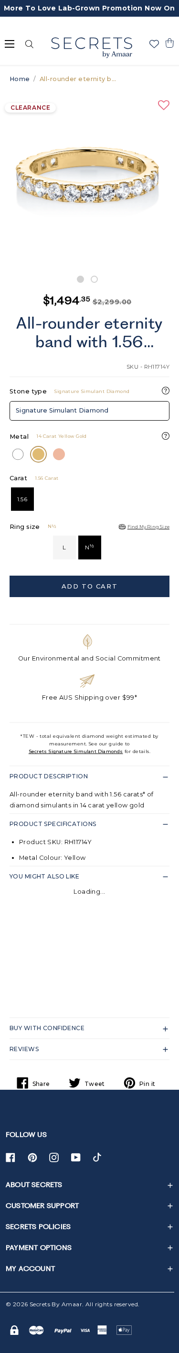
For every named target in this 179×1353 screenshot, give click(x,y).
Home (20, 79)
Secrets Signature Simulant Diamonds (76, 751)
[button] (169, 43)
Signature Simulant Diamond (62, 410)
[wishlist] (154, 44)
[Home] (91, 48)
